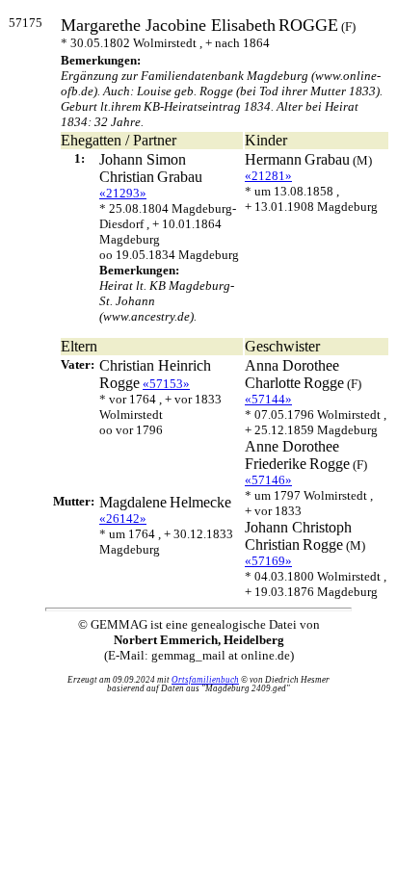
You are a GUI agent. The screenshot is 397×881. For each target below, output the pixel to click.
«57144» (268, 399)
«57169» (268, 561)
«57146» (268, 480)
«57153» (166, 383)
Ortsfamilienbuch (205, 680)
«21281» (268, 175)
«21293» (122, 193)
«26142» (122, 518)
